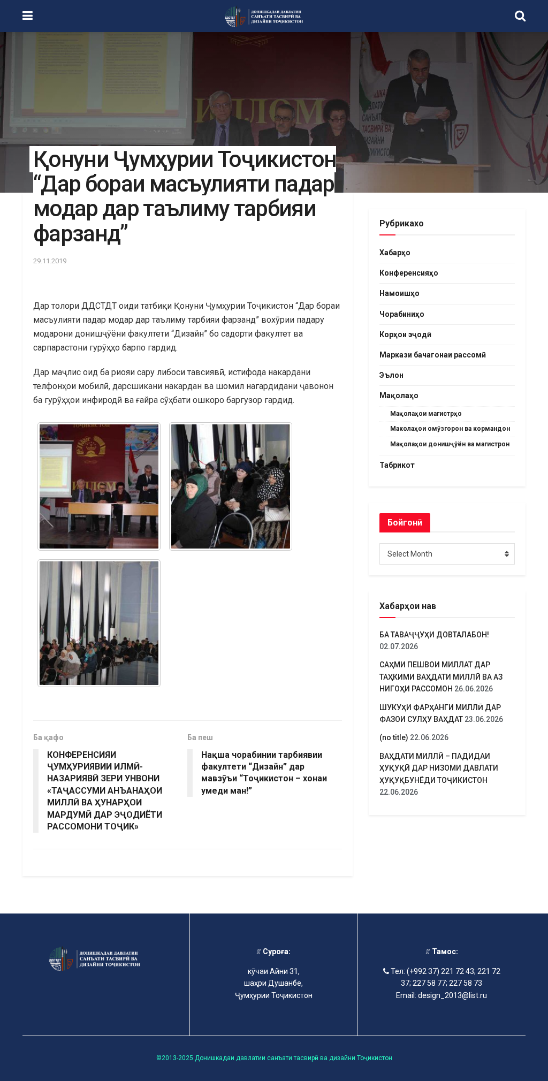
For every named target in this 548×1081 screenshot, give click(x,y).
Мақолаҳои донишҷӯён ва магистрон (449, 444)
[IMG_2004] (99, 486)
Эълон (391, 375)
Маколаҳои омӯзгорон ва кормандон (450, 428)
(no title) (393, 737)
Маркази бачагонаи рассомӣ (432, 355)
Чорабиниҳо (401, 314)
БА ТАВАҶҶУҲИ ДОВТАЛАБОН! (434, 634)
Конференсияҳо (408, 273)
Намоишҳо (399, 293)
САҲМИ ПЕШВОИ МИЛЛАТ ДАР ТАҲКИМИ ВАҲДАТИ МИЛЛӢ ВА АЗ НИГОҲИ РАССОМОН (441, 676)
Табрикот (397, 465)
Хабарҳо (394, 252)
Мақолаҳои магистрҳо (426, 413)
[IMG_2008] (230, 486)
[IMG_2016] (99, 623)
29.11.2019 (49, 261)
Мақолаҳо (398, 395)
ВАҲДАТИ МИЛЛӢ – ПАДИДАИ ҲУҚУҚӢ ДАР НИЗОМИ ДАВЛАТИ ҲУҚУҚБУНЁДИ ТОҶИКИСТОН (438, 768)
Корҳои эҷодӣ (405, 334)
